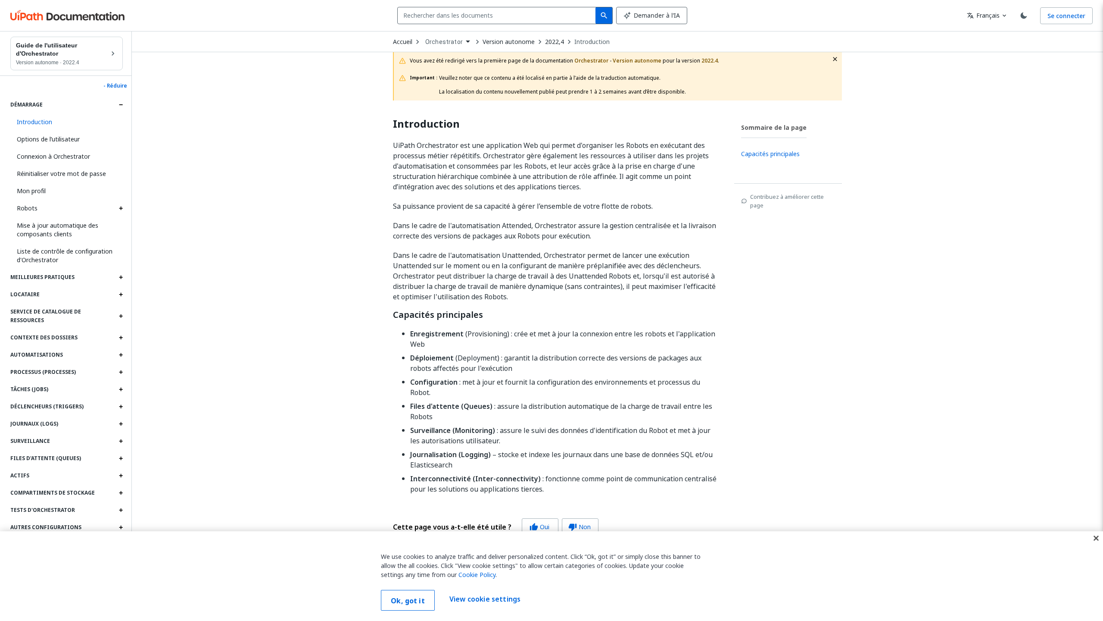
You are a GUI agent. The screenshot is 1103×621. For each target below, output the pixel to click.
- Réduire (115, 86)
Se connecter (1066, 15)
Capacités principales (438, 315)
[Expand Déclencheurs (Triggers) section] (120, 407)
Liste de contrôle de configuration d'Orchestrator (64, 255)
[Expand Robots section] (120, 208)
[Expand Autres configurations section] (120, 527)
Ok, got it (408, 601)
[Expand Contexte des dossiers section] (120, 338)
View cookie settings (484, 599)
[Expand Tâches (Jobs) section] (120, 389)
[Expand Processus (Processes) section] (120, 372)
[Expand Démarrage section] (120, 105)
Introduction (592, 42)
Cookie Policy (476, 574)
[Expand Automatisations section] (120, 355)
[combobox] (498, 15)
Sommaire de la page (774, 127)
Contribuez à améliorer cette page (787, 201)
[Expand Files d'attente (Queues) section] (120, 458)
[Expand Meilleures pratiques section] (120, 277)
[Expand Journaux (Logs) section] (120, 424)
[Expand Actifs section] (120, 476)
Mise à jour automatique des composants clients (57, 229)
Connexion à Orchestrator (53, 156)
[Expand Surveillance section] (120, 441)
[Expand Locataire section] (120, 294)
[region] (551, 576)
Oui (539, 526)
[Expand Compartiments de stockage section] (120, 493)
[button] (66, 122)
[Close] (1096, 538)
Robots (27, 208)
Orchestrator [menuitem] (444, 41)
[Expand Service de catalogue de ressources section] (120, 316)
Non (579, 526)
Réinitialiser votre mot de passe (61, 173)
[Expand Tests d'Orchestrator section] (120, 510)
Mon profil (31, 190)
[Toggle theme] (1024, 15)
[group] (495, 527)
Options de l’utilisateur (48, 139)
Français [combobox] (983, 15)
